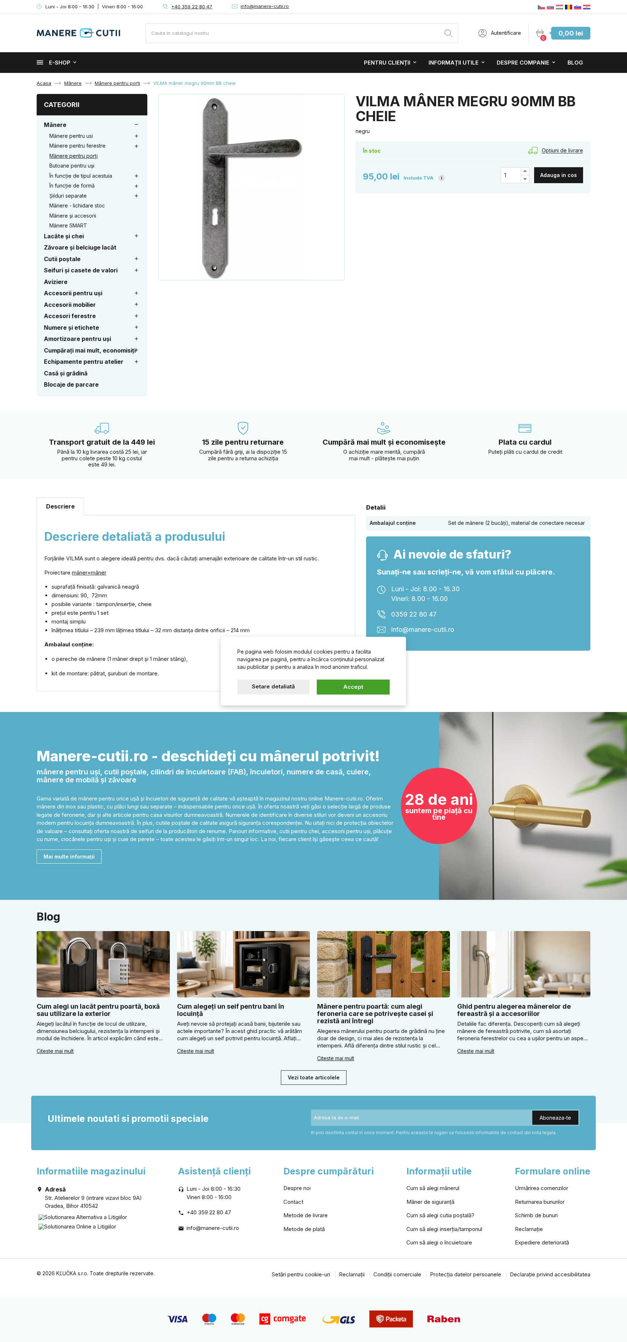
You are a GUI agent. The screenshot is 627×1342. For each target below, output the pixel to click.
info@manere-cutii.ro (265, 6)
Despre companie (523, 62)
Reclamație (529, 1229)
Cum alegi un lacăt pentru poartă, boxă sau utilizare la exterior (98, 1010)
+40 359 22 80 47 (191, 6)
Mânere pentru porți (73, 156)
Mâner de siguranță (430, 1201)
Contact (293, 1201)
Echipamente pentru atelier (83, 361)
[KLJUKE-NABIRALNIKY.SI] (577, 7)
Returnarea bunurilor (540, 1201)
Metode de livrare (305, 1215)
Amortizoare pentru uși (77, 338)
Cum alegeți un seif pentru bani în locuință (230, 1010)
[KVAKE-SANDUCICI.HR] (586, 7)
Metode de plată (304, 1229)
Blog (575, 62)
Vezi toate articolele (314, 1077)
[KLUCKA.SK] (550, 7)
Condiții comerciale (397, 1274)
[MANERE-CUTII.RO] (568, 7)
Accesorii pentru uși (73, 293)
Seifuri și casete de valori (81, 270)
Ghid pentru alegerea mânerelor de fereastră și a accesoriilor (514, 1010)
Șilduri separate (68, 196)
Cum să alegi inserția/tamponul (444, 1229)
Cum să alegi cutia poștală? (440, 1215)
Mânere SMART (68, 225)
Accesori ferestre (70, 316)
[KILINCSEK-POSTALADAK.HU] (559, 7)
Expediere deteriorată (542, 1242)
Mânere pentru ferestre (77, 146)
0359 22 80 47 (414, 614)
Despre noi (297, 1188)
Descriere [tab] (60, 506)
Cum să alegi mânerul (432, 1188)
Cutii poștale (62, 259)
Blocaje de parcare (71, 384)
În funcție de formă (72, 185)
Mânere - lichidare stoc (77, 205)
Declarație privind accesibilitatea (550, 1274)
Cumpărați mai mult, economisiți (90, 350)
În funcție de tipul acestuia (80, 176)
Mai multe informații (69, 856)
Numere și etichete (71, 327)
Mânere (55, 124)
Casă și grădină (65, 373)
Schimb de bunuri (536, 1215)
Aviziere (55, 281)
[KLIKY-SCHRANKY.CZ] (541, 7)
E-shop (59, 62)
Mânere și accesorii (72, 216)
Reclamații (352, 1274)
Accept (353, 686)
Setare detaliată (273, 686)
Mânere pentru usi (71, 136)
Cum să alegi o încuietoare (439, 1242)
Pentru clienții (387, 62)
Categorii (61, 104)
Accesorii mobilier (70, 304)
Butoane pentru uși (71, 165)
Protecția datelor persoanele (465, 1274)
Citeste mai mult (55, 1051)
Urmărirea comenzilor (541, 1188)
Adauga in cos (558, 175)
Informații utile (454, 62)
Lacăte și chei (64, 236)
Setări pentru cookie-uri (301, 1274)
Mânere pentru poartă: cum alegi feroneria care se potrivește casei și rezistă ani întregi (375, 1014)
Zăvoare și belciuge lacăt (80, 247)
